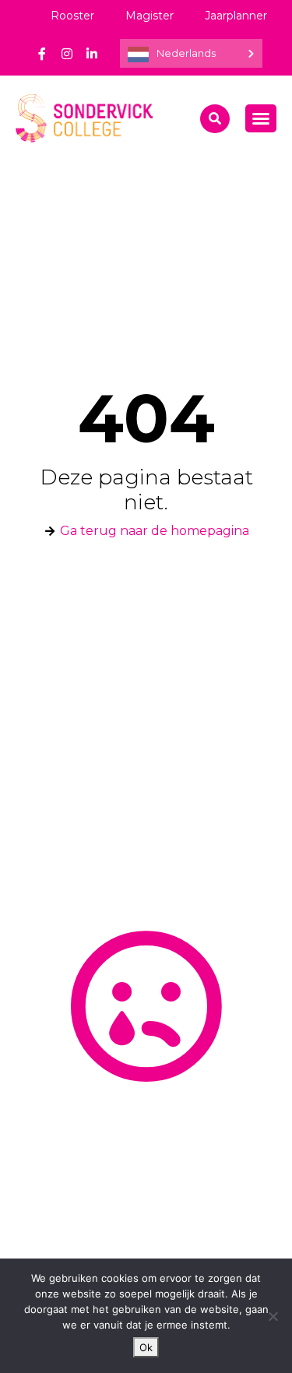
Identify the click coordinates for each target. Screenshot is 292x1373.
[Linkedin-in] (91, 53)
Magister (149, 16)
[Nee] (272, 1316)
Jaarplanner (236, 16)
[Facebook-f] (42, 53)
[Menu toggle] (260, 118)
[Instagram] (67, 53)
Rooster (72, 16)
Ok (146, 1347)
